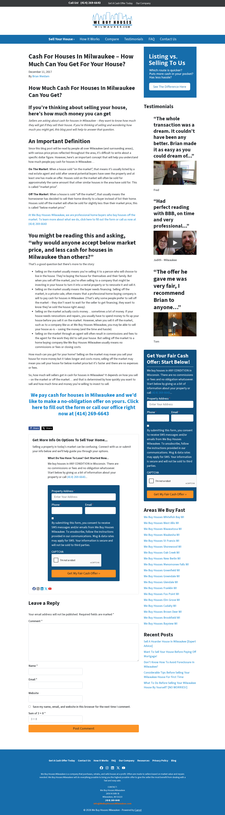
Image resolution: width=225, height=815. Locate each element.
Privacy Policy (160, 760)
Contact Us (168, 39)
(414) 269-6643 (37, 224)
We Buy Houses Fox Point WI (161, 594)
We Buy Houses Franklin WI (160, 588)
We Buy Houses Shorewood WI (162, 547)
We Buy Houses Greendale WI (162, 576)
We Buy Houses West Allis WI (161, 523)
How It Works (90, 39)
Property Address (63, 491)
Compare (112, 39)
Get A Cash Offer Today (120, 3)
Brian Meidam (40, 76)
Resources (143, 760)
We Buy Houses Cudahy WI (160, 606)
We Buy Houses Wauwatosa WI (163, 529)
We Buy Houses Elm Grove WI (162, 600)
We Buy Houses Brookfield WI (162, 618)
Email (89, 505)
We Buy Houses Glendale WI (161, 582)
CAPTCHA (57, 552)
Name (33, 666)
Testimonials (133, 39)
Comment (35, 621)
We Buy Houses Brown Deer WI (163, 612)
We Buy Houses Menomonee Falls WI (166, 564)
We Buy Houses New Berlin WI (162, 558)
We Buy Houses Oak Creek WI (162, 553)
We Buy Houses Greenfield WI (162, 570)
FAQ (152, 39)
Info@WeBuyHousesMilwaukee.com (112, 803)
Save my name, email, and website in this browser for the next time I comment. (81, 707)
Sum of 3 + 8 (37, 713)
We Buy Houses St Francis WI (161, 541)
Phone (56, 505)
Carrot (138, 810)
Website (33, 693)
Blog (173, 760)
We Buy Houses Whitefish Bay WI (164, 517)
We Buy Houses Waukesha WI (162, 535)
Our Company (143, 3)
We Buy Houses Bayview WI (160, 624)
